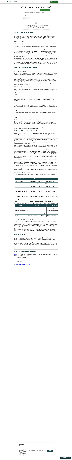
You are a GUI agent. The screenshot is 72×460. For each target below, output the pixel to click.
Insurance (26, 1)
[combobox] (36, 15)
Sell (34, 1)
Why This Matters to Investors (24, 219)
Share (37, 9)
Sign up (15, 254)
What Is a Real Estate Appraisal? (24, 32)
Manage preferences (31, 450)
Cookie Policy (22, 456)
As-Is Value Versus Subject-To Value (25, 67)
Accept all (50, 450)
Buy (31, 1)
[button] (63, 458)
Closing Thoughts (20, 234)
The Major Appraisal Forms (22, 87)
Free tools (40, 1)
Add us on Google (45, 9)
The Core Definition (20, 44)
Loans (20, 1)
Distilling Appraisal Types (22, 172)
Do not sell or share (41, 450)
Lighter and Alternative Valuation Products (28, 131)
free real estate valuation (26, 248)
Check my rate (54, 1)
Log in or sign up (62, 1)
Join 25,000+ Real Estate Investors (25, 251)
